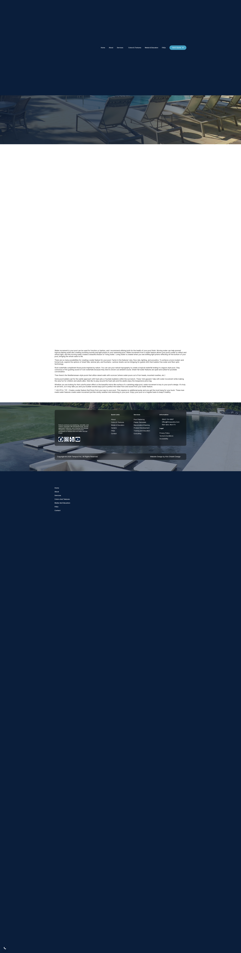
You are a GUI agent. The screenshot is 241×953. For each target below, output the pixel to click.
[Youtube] (77, 439)
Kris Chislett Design (172, 457)
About (57, 492)
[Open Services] (124, 47)
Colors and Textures (62, 499)
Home (57, 488)
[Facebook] (60, 439)
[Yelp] (72, 439)
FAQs (56, 507)
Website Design (156, 457)
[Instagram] (66, 439)
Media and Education (62, 503)
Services (58, 495)
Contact (57, 510)
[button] (5, 948)
